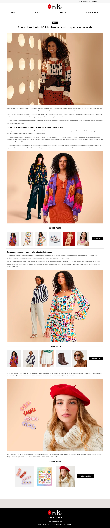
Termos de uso (42, 524)
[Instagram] (48, 517)
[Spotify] (51, 517)
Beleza (37, 12)
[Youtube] (59, 517)
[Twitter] (61, 517)
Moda (13, 12)
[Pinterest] (56, 517)
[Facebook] (53, 517)
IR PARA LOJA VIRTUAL (84, 1)
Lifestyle (63, 12)
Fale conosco (68, 524)
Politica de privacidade (55, 524)
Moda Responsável (92, 12)
